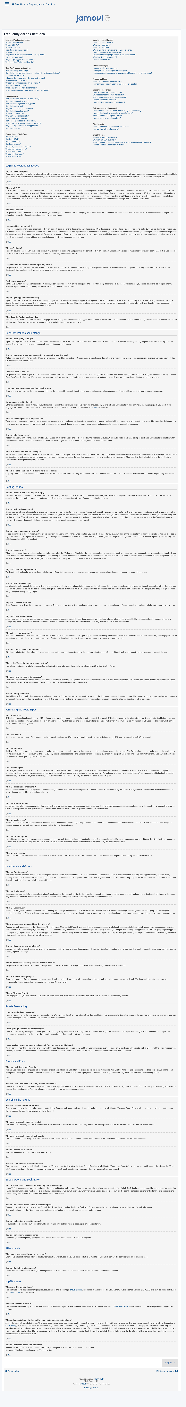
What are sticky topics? (15, 152)
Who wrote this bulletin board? (105, 137)
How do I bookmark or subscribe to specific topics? (113, 113)
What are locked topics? (15, 154)
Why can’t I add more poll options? (19, 109)
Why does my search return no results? (108, 95)
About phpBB (15, 1292)
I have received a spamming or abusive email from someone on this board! (122, 73)
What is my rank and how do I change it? (21, 88)
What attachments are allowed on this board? (111, 127)
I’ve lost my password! (14, 57)
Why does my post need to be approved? (22, 126)
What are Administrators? (103, 43)
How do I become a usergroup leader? (108, 52)
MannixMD (99, 1379)
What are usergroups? (102, 47)
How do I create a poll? (15, 106)
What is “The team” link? (102, 60)
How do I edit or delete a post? (17, 101)
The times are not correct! (15, 76)
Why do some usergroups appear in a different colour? (114, 55)
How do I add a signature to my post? (20, 104)
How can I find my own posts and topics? (109, 102)
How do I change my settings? (17, 71)
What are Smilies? (13, 142)
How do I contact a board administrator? (108, 145)
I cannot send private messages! (105, 68)
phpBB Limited (76, 1290)
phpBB (96, 407)
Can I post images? (13, 144)
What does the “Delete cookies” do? (20, 62)
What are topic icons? (14, 156)
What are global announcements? (19, 147)
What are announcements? (16, 149)
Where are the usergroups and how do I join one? (112, 50)
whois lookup (11, 1325)
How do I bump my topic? (15, 128)
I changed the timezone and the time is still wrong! (25, 78)
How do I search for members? (105, 100)
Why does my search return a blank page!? (110, 97)
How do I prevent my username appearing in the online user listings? (33, 73)
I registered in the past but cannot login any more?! (25, 55)
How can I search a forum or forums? (107, 92)
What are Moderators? (102, 45)
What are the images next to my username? (23, 83)
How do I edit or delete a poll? (17, 111)
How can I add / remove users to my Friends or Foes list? (115, 84)
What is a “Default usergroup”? (105, 57)
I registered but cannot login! (17, 50)
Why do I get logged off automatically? (20, 60)
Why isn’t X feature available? (104, 140)
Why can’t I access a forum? (16, 113)
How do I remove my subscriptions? (107, 118)
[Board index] (93, 19)
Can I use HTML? (12, 139)
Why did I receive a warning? (17, 118)
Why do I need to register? (16, 43)
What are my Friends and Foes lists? (107, 81)
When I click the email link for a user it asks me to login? (27, 90)
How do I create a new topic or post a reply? (23, 99)
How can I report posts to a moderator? (21, 121)
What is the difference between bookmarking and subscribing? (117, 111)
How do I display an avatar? (16, 85)
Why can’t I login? (12, 52)
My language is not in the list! (17, 80)
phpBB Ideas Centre (119, 1306)
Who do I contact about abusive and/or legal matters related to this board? (122, 142)
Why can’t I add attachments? (17, 116)
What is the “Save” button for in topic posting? (23, 123)
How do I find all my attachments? (106, 129)
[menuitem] (165, 1371)
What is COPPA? (12, 45)
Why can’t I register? (14, 47)
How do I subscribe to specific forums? (108, 116)
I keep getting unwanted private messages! (110, 71)
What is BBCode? (12, 137)
